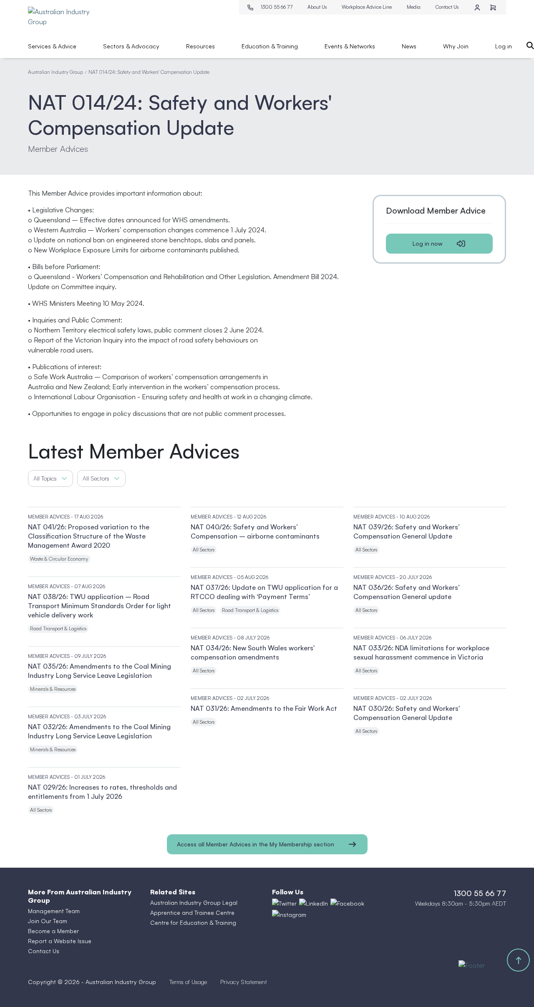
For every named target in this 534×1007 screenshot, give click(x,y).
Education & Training (270, 46)
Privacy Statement (243, 981)
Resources (200, 46)
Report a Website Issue (59, 940)
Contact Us (447, 7)
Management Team (54, 910)
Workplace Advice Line (367, 7)
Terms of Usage (188, 981)
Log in (503, 46)
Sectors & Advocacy (131, 46)
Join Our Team (47, 920)
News (409, 46)
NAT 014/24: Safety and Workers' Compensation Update (148, 72)
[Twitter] (284, 903)
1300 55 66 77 (276, 7)
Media (414, 7)
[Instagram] (289, 914)
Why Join (456, 46)
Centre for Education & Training (193, 922)
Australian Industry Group (55, 72)
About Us (317, 7)
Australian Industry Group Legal (193, 902)
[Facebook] (347, 903)
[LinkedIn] (313, 903)
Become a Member (53, 930)
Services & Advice (52, 46)
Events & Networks (350, 46)
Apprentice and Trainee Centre (192, 912)
